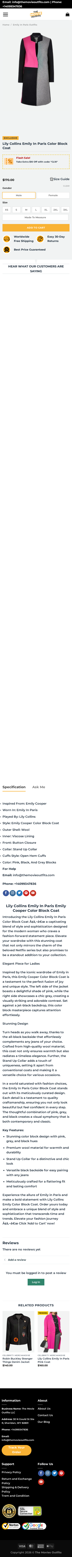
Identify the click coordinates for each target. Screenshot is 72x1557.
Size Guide (61, 179)
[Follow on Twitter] (19, 893)
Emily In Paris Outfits (25, 24)
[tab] (14, 787)
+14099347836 (25, 883)
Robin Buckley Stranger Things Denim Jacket (17, 1360)
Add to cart (36, 227)
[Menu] (6, 14)
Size (5, 202)
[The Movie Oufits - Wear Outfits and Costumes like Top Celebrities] (36, 14)
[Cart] (67, 14)
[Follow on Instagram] (13, 893)
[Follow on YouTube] (33, 893)
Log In (36, 1282)
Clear (66, 186)
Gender (7, 188)
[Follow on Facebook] (6, 893)
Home (6, 24)
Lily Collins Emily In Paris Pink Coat (53, 1360)
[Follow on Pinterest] (26, 893)
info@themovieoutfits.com (34, 875)
